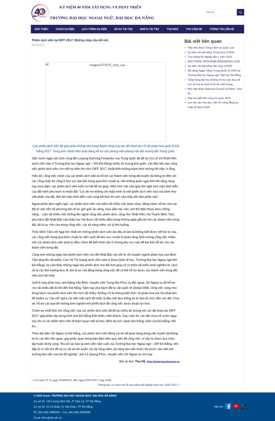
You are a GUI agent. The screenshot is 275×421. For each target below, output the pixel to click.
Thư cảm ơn (194, 29)
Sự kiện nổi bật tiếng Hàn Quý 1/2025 (210, 65)
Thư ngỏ (172, 29)
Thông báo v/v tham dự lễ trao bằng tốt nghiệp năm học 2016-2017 (138, 384)
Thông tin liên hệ (221, 29)
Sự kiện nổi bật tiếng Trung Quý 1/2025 (211, 52)
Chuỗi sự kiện (65, 29)
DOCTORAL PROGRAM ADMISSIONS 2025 (214, 61)
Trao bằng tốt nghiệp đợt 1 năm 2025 (210, 56)
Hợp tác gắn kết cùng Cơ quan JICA (209, 97)
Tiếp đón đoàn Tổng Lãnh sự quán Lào (211, 47)
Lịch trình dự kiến (94, 29)
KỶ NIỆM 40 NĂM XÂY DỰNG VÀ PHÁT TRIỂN (100, 7)
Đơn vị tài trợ (149, 29)
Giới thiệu (41, 29)
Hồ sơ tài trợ (123, 29)
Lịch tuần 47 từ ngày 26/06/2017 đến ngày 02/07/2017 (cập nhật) (72, 380)
